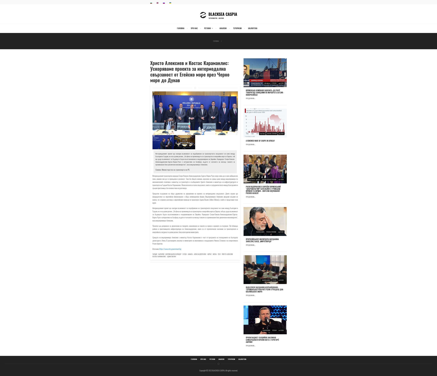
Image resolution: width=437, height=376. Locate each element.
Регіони (212, 359)
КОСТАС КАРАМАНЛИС (159, 256)
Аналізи (223, 28)
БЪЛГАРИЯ (161, 254)
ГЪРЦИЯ (154, 254)
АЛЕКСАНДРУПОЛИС (200, 254)
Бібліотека (252, 28)
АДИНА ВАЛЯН (171, 256)
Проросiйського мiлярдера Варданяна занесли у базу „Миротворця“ (262, 240)
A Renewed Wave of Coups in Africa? (260, 140)
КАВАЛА (190, 254)
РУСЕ (219, 254)
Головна (180, 28)
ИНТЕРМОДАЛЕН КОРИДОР (173, 254)
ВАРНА (215, 254)
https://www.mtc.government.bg (170, 249)
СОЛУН (184, 254)
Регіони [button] (207, 28)
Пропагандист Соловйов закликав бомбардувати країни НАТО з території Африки (262, 339)
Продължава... (250, 98)
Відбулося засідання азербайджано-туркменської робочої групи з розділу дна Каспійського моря (264, 289)
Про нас (194, 28)
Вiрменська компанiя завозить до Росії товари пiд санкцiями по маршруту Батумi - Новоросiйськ (265, 92)
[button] (163, 142)
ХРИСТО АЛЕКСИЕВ (227, 254)
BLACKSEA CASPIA (222, 15)
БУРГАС (209, 254)
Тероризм (237, 28)
